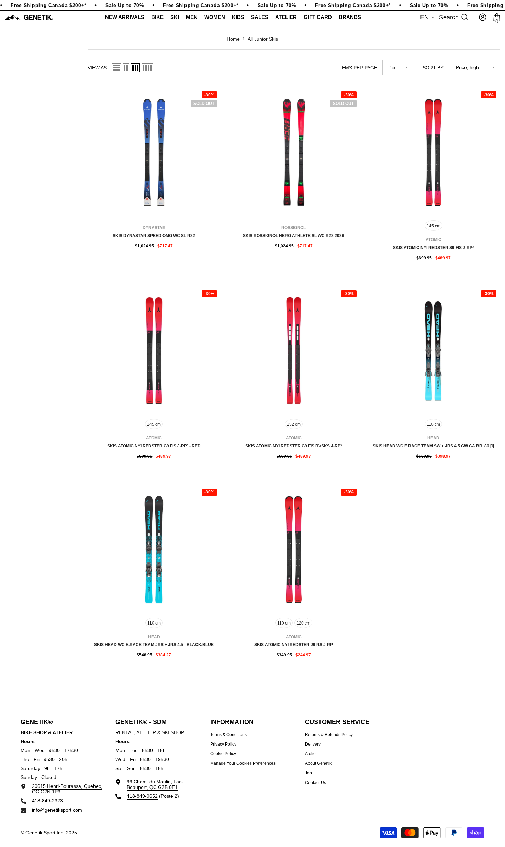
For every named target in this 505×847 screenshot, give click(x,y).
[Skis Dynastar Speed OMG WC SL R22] (154, 152)
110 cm (433, 424)
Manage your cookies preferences (243, 763)
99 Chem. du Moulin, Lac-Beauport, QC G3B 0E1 (155, 784)
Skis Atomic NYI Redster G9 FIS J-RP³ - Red (154, 446)
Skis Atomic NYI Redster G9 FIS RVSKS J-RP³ (293, 446)
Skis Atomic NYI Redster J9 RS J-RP (293, 644)
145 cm (433, 226)
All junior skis (263, 39)
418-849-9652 (142, 796)
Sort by (433, 67)
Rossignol (293, 227)
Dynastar (154, 227)
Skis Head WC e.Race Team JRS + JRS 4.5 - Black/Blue (154, 644)
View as (97, 67)
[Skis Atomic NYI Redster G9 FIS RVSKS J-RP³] (293, 350)
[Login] (482, 17)
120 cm (303, 623)
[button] (116, 67)
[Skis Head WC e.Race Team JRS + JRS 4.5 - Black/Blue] (154, 549)
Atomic (433, 239)
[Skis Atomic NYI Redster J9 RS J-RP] (293, 549)
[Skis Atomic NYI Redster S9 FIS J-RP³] (433, 152)
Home (233, 39)
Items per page (357, 67)
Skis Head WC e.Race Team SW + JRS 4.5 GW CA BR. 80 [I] (433, 446)
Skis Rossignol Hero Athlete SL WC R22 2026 (293, 235)
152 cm (294, 424)
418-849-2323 (47, 800)
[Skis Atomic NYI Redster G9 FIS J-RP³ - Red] (154, 350)
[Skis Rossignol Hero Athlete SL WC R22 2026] (293, 152)
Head (433, 438)
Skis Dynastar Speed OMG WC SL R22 (154, 235)
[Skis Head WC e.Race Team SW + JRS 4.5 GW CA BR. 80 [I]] (433, 350)
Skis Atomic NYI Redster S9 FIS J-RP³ (433, 247)
